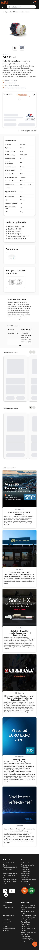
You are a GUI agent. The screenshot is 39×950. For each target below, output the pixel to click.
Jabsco (23, 905)
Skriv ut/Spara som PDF (28, 131)
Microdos (27, 937)
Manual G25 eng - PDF (15, 234)
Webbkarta (6, 930)
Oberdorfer (27, 916)
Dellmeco (30, 932)
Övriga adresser (8, 907)
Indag (23, 941)
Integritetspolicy (26, 873)
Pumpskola (6, 920)
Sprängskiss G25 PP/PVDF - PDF (18, 236)
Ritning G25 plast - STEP (16, 226)
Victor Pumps (28, 918)
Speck (30, 939)
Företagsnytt (7, 922)
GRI (30, 907)
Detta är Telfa (25, 863)
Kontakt (5, 905)
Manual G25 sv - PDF (15, 231)
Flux (27, 911)
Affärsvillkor (25, 867)
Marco (27, 907)
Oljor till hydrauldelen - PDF (17, 238)
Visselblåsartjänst (26, 884)
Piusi (22, 937)
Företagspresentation (28, 865)
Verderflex (24, 939)
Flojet (28, 905)
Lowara (28, 928)
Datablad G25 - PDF (14, 229)
